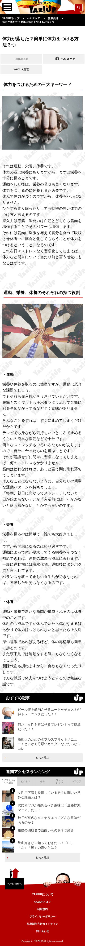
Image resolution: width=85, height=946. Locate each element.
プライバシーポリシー (42, 916)
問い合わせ (42, 931)
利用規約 (42, 909)
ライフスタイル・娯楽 (8, 781)
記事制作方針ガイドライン (42, 923)
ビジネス (25, 781)
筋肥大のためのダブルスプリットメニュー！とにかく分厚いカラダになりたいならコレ (49, 744)
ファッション (59, 781)
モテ (42, 781)
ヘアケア (76, 781)
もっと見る (42, 757)
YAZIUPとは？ (42, 901)
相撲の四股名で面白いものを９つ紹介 (46, 830)
